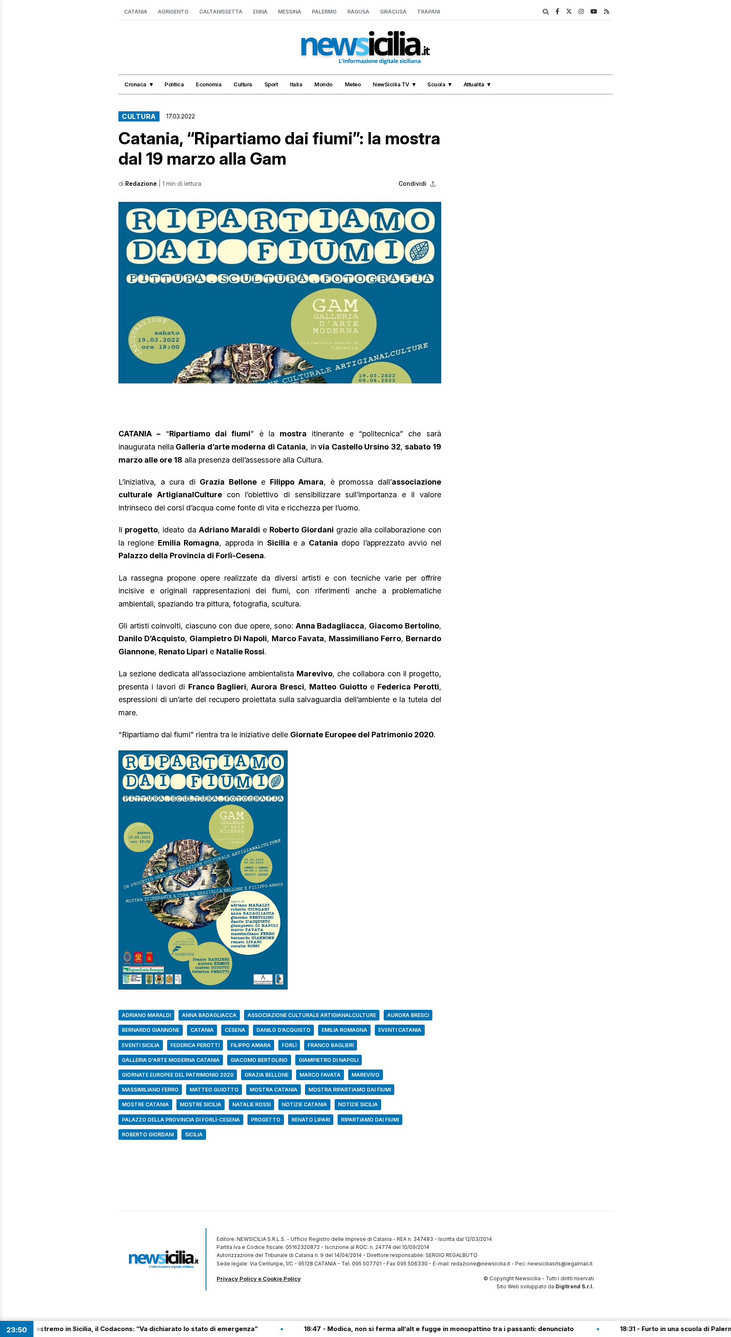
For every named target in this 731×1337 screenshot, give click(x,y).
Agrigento (173, 11)
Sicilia (194, 1134)
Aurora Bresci (408, 1015)
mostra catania (273, 1089)
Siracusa (393, 11)
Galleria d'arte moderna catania (171, 1060)
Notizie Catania (304, 1104)
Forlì (289, 1045)
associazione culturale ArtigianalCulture (311, 1015)
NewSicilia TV (391, 84)
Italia (296, 84)
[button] (279, 292)
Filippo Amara (251, 1045)
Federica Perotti (195, 1045)
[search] (546, 12)
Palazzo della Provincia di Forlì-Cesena (181, 1119)
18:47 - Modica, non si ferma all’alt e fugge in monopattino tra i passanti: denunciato (391, 1329)
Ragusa (358, 11)
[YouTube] (594, 11)
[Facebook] (557, 11)
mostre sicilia (200, 1104)
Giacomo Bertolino (259, 1060)
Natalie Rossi (251, 1104)
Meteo (353, 84)
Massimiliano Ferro (150, 1089)
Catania (135, 11)
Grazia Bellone (267, 1075)
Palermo (324, 11)
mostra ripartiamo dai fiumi (349, 1089)
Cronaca (135, 84)
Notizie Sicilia (358, 1104)
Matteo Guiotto (214, 1089)
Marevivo (365, 1075)
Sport (271, 84)
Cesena (235, 1030)
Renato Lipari (310, 1119)
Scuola (436, 84)
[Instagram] (581, 11)
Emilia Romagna (344, 1030)
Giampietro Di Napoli (328, 1060)
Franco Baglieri (331, 1045)
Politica (174, 84)
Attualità (474, 84)
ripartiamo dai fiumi (370, 1119)
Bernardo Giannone (150, 1030)
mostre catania (145, 1104)
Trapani (428, 11)
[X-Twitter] (569, 11)
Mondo (323, 84)
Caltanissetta (220, 11)
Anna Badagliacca (209, 1015)
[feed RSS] (606, 11)
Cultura (243, 84)
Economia (208, 84)
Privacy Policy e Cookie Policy (259, 1278)
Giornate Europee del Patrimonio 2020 (178, 1075)
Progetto (265, 1119)
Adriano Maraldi (146, 1015)
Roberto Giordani (148, 1134)
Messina (289, 11)
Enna (260, 11)
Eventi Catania (399, 1030)
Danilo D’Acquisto (283, 1030)
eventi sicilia (140, 1045)
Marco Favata (320, 1075)
